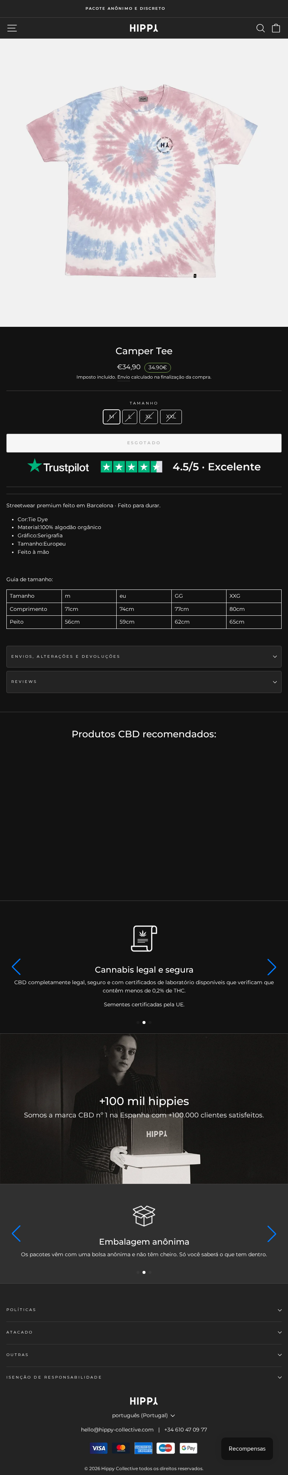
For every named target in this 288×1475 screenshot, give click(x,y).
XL (149, 416)
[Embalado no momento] (144, 938)
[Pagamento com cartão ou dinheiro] (144, 1216)
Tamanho (144, 403)
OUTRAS (17, 1354)
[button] (138, 1022)
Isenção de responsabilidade (54, 1377)
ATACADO (19, 1332)
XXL (171, 416)
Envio (123, 377)
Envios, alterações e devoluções (65, 656)
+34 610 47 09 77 (185, 1430)
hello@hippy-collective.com (117, 1430)
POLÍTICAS (21, 1309)
